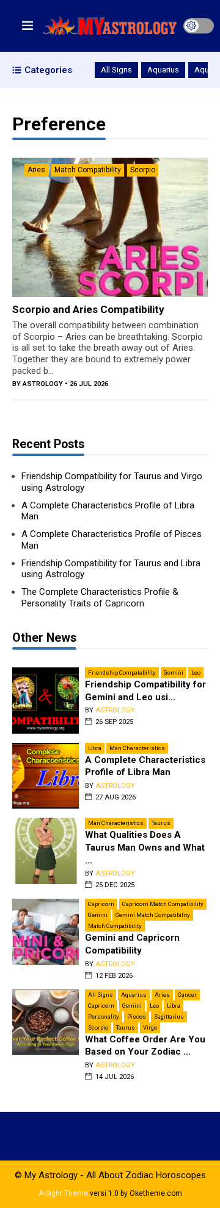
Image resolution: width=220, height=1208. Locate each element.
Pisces (136, 1016)
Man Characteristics (137, 748)
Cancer (187, 994)
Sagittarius (169, 1016)
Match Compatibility (87, 170)
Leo (195, 672)
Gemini (173, 672)
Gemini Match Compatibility (153, 914)
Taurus (161, 823)
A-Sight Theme (63, 1193)
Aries (36, 170)
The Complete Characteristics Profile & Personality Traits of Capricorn (99, 597)
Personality (103, 1016)
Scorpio (142, 170)
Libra (94, 748)
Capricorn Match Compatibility (163, 904)
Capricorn (101, 904)
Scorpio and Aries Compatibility (88, 309)
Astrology (43, 384)
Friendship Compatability (122, 672)
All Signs (116, 69)
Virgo (150, 1027)
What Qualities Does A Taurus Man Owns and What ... (145, 847)
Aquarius (163, 69)
